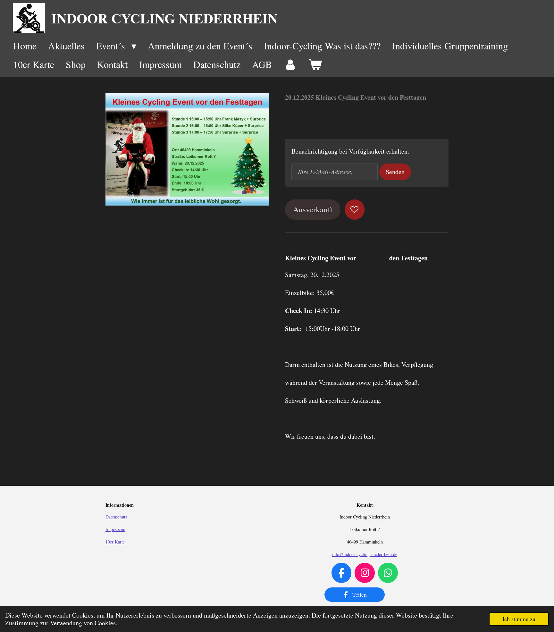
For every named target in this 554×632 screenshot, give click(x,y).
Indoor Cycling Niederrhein (164, 18)
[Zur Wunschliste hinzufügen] (355, 209)
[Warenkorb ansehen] (315, 64)
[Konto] (290, 64)
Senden (395, 171)
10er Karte (115, 542)
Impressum (115, 529)
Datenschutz (116, 517)
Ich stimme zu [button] (518, 619)
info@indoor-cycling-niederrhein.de (364, 554)
